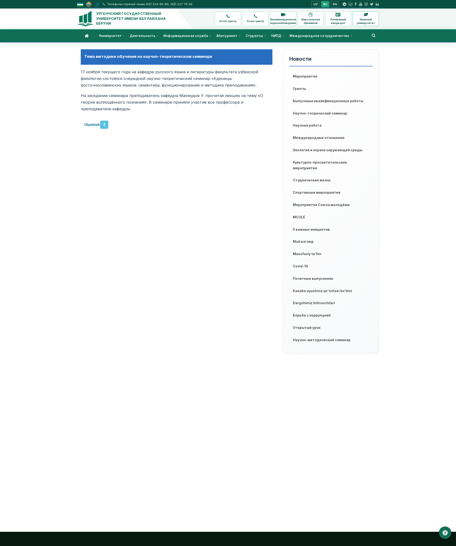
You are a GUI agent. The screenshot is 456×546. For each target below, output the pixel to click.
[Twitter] (371, 4)
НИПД (276, 36)
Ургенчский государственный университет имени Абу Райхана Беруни (131, 18)
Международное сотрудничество (319, 36)
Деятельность (142, 36)
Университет (110, 36)
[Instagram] (366, 4)
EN (335, 4)
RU (325, 4)
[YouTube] (360, 4)
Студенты (254, 36)
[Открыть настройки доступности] (445, 533)
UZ (315, 4)
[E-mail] (350, 4)
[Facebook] (356, 4)
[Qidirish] (373, 35)
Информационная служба (185, 36)
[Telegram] (344, 4)
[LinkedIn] (377, 4)
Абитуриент (227, 36)
